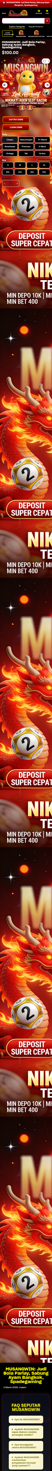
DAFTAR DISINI (16, 119)
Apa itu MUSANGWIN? (27, 1419)
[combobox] (23, 20)
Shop (4, 13)
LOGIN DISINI (16, 127)
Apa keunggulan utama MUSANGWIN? (24, 1446)
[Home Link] (18, 13)
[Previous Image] (5, 85)
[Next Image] (47, 85)
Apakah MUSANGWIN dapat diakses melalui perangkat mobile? (25, 1432)
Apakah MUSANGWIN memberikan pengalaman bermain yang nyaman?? (25, 1461)
